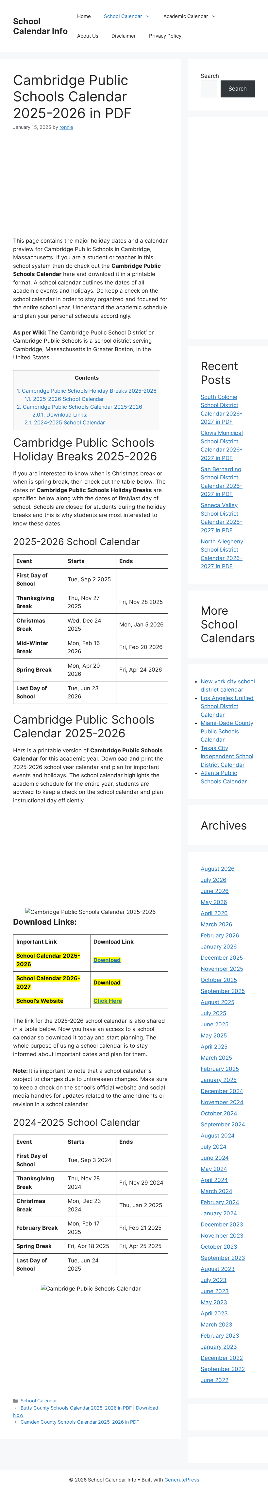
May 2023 (214, 1302)
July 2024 (213, 1146)
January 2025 (219, 1080)
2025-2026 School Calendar (64, 399)
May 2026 (214, 902)
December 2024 (222, 1091)
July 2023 (213, 1280)
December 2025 (222, 957)
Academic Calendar (185, 16)
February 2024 (220, 1202)
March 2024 (216, 1191)
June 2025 (214, 1024)
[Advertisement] (90, 187)
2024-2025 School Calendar (65, 422)
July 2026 (213, 880)
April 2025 (214, 1046)
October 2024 (219, 1113)
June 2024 (215, 1158)
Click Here (107, 1001)
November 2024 (222, 1102)
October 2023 (219, 1246)
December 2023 (222, 1224)
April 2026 (214, 913)
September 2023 (223, 1258)
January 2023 (219, 1347)
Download (107, 960)
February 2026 (220, 935)
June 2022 (214, 1380)
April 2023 (214, 1313)
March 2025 (216, 1057)
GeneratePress (181, 1480)
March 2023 (216, 1324)
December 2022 (222, 1358)
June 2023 (215, 1291)
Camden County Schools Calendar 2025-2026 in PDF (80, 1422)
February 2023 (220, 1335)
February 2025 (220, 1069)
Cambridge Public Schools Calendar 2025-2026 (79, 406)
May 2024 (214, 1169)
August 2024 (218, 1135)
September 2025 (223, 991)
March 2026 (216, 924)
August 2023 (218, 1269)
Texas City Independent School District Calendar (227, 756)
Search (210, 76)
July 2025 (213, 1013)
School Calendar (123, 16)
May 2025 (214, 1035)
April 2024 (214, 1180)
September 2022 (223, 1369)
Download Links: (59, 414)
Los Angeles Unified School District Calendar (227, 706)
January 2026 (219, 946)
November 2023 (222, 1235)
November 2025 (222, 969)
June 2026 (215, 891)
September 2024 (223, 1124)
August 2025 (217, 1002)
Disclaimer (123, 36)
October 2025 (219, 980)
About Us (87, 36)
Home (84, 16)
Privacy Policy (165, 36)
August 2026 (218, 868)
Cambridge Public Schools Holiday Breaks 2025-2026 (87, 390)
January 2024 (219, 1213)
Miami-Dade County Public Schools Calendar (227, 731)
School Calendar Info (40, 26)
